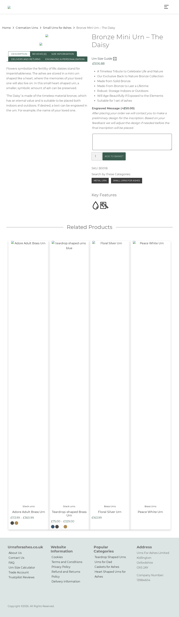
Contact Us (16, 557)
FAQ (11, 562)
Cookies (57, 557)
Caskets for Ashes (107, 567)
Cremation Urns (27, 27)
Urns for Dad (103, 562)
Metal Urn (100, 180)
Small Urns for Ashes (57, 27)
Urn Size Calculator (22, 567)
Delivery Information (66, 581)
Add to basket (114, 156)
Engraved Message (113, 108)
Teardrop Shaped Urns (110, 557)
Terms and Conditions (67, 562)
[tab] (19, 53)
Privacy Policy (61, 567)
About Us (15, 553)
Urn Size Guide (102, 58)
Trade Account (19, 572)
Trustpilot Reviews (21, 577)
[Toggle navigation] (166, 6)
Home (6, 27)
